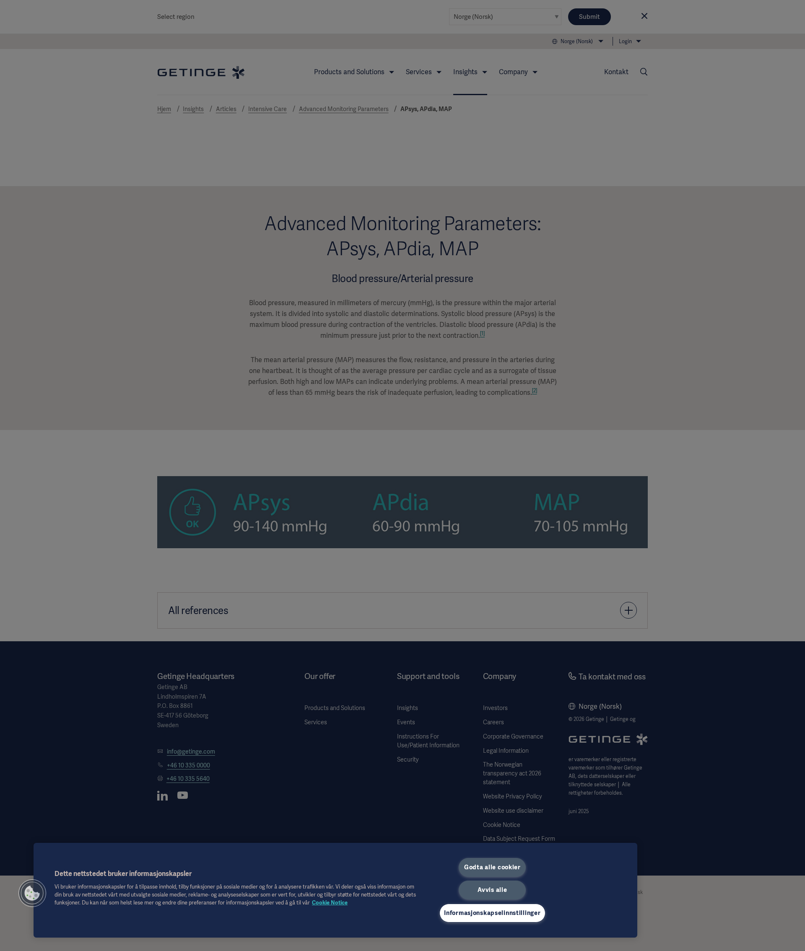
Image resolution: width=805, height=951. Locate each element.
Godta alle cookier (492, 867)
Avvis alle (492, 890)
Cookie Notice (330, 902)
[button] (32, 893)
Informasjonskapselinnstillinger (492, 913)
